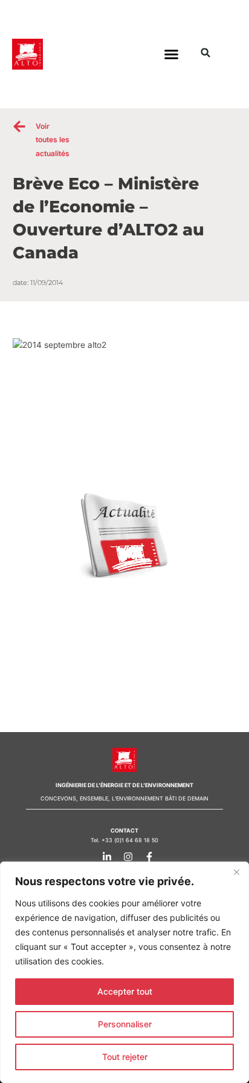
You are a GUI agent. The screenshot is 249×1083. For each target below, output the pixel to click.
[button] (171, 54)
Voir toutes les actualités (53, 140)
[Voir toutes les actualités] (19, 126)
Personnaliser (125, 1024)
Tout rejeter (124, 1057)
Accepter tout (124, 991)
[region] (124, 972)
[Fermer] (236, 872)
